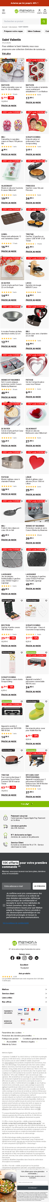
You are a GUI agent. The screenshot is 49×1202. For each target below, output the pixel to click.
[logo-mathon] (24, 11)
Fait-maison (13, 27)
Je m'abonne (39, 886)
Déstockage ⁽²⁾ (8, 60)
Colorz (13, 1044)
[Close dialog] (46, 1171)
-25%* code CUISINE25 (36, 60)
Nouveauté (31, 652)
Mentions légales (28, 1042)
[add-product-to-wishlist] (22, 61)
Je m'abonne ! (32, 1188)
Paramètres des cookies (11, 1033)
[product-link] (12, 82)
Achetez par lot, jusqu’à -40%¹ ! (24, 3)
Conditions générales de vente (35, 1039)
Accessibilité (12, 1042)
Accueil (4, 27)
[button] (45, 11)
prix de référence (7, 1129)
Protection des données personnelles (17, 1036)
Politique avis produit (10, 1039)
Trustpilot (24, 968)
